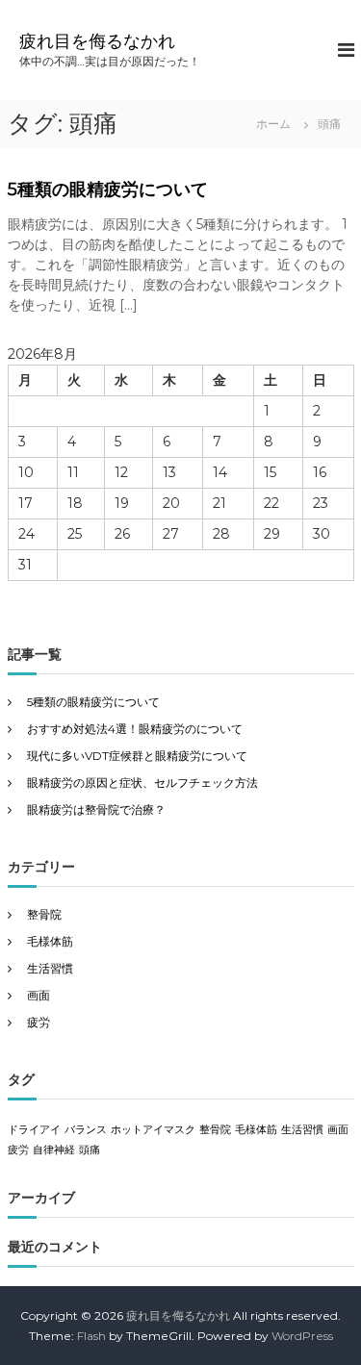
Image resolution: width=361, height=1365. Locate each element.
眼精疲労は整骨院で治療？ (96, 809)
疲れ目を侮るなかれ (97, 41)
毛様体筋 (50, 941)
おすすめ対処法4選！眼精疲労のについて (135, 728)
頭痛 (89, 1150)
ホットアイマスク (153, 1130)
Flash (91, 1335)
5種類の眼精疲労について (108, 189)
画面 (38, 995)
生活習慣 (50, 968)
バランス (85, 1130)
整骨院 (44, 914)
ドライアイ (34, 1130)
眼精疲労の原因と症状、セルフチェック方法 (142, 782)
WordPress (302, 1335)
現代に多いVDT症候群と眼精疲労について (137, 755)
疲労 (38, 1022)
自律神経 (54, 1150)
